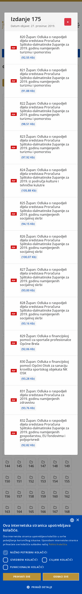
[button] (41, 587)
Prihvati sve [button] (21, 576)
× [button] (77, 520)
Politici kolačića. (58, 544)
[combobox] (72, 520)
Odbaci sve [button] (60, 576)
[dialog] (41, 554)
